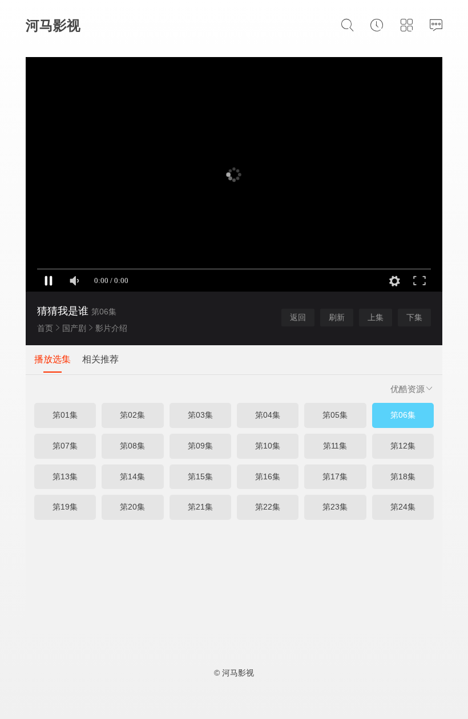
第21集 (200, 506)
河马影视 (53, 25)
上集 (376, 317)
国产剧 (74, 328)
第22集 (267, 506)
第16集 (267, 476)
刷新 (337, 317)
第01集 (65, 414)
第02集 (132, 414)
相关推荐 (100, 359)
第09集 (200, 445)
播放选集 (52, 359)
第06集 (402, 414)
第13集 (65, 476)
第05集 (335, 414)
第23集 (335, 506)
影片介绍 (111, 328)
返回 (298, 317)
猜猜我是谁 (62, 311)
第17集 (335, 476)
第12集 (402, 445)
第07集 (65, 445)
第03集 (200, 414)
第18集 (402, 476)
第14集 (132, 476)
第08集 (132, 445)
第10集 (267, 445)
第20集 (132, 506)
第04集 (267, 414)
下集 (414, 317)
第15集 (200, 476)
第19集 (65, 506)
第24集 (402, 506)
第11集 (335, 445)
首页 (45, 328)
